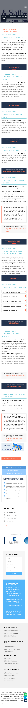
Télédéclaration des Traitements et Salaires (13, 648)
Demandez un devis (11, 512)
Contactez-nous (22, 694)
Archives (19, 692)
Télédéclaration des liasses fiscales (11, 663)
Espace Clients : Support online (10, 676)
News (3, 692)
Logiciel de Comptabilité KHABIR (11, 633)
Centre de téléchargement (9, 678)
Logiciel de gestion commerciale (10, 661)
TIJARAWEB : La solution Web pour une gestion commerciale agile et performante (13, 589)
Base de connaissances (9, 680)
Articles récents (12, 692)
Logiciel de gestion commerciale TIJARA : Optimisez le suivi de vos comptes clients (15, 230)
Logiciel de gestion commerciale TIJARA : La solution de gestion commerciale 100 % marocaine (13, 613)
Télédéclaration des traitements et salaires (13, 664)
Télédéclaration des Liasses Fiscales (11, 644)
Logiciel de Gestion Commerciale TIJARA (12, 630)
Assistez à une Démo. (12, 515)
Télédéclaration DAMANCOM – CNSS (12, 649)
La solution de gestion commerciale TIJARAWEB (14, 438)
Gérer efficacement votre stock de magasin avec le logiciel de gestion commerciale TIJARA (14, 601)
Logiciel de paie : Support (9, 675)
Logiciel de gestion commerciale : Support (12, 672)
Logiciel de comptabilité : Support (11, 673)
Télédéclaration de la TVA (9, 646)
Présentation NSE (14, 694)
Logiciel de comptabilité (9, 660)
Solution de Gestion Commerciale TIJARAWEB (13, 631)
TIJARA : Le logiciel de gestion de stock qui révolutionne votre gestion (14, 607)
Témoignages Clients (8, 525)
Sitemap (24, 692)
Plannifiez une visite (11, 518)
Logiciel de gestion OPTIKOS (10, 636)
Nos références (5, 694)
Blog (7, 692)
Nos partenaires (10, 521)
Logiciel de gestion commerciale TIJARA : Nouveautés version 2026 (13, 595)
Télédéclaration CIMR (8, 651)
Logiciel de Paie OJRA (9, 635)
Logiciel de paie (7, 658)
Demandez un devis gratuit (11, 458)
